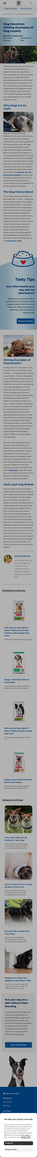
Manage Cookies (11, 1149)
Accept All (8, 1143)
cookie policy (26, 1137)
